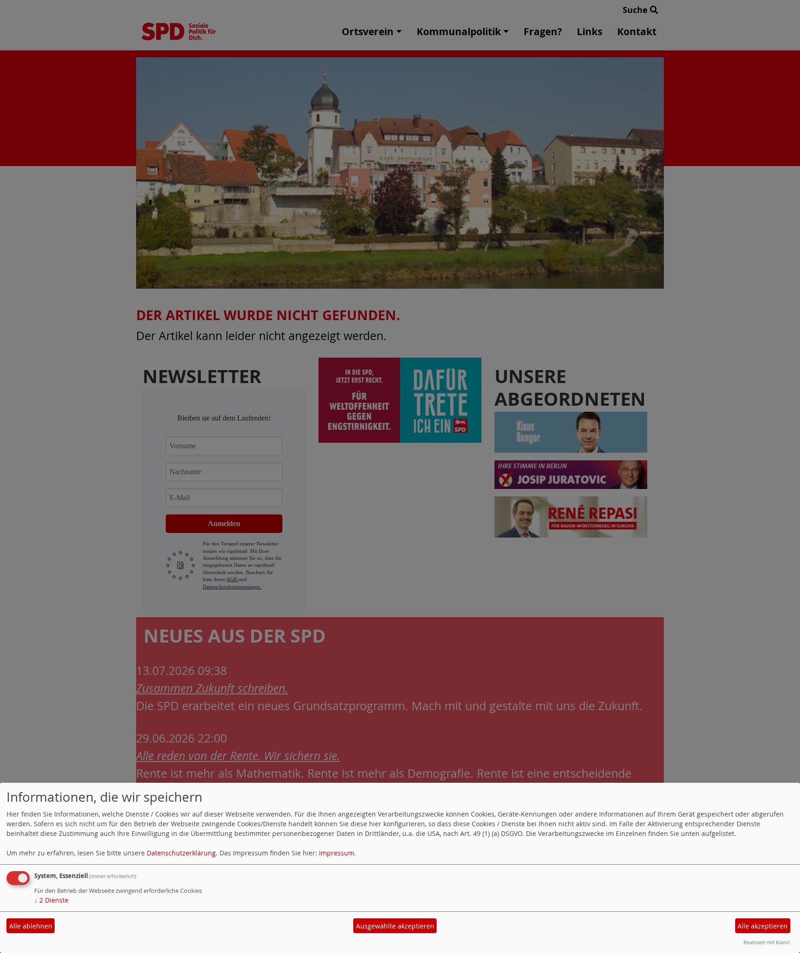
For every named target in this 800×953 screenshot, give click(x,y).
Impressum (336, 852)
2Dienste (51, 900)
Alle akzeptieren (763, 926)
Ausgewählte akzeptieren (395, 926)
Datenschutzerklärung (181, 852)
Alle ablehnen (30, 926)
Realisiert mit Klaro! (767, 942)
